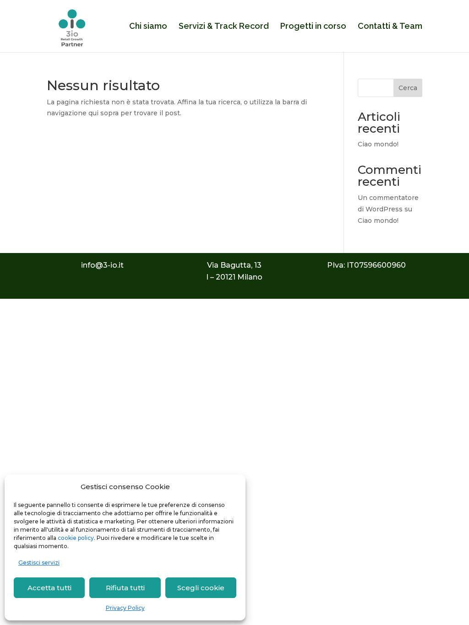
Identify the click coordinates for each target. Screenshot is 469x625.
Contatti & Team (390, 27)
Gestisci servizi (39, 562)
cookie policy (76, 537)
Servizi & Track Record (224, 27)
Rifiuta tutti (125, 587)
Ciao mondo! (378, 144)
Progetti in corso (313, 27)
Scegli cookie (200, 587)
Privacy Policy (125, 607)
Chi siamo (148, 27)
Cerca (407, 88)
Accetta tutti (49, 587)
